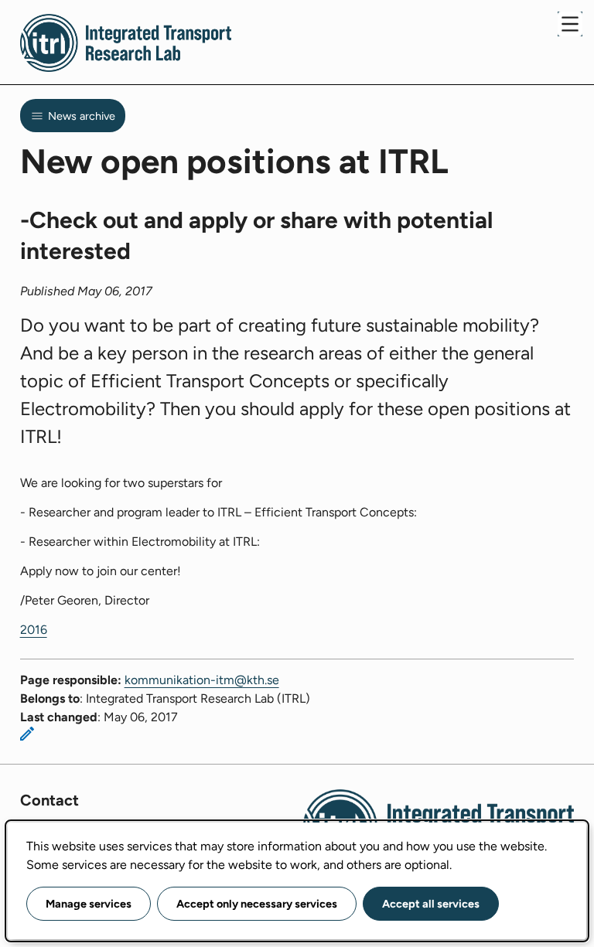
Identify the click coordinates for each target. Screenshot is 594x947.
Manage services (88, 904)
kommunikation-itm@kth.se (202, 680)
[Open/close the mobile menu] (570, 24)
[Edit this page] (27, 734)
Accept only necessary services (256, 904)
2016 (33, 629)
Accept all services (431, 904)
